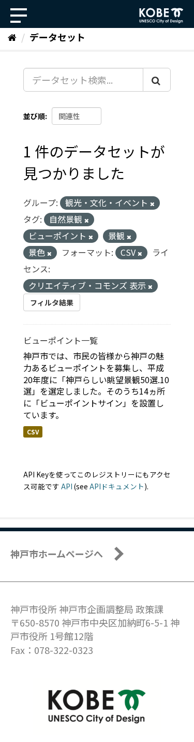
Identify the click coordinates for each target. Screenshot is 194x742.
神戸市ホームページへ (56, 553)
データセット (57, 36)
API (66, 486)
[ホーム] (12, 36)
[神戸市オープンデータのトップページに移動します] (161, 15)
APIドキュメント (116, 486)
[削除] (152, 203)
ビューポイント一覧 (60, 340)
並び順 (34, 116)
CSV (33, 431)
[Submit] (157, 80)
